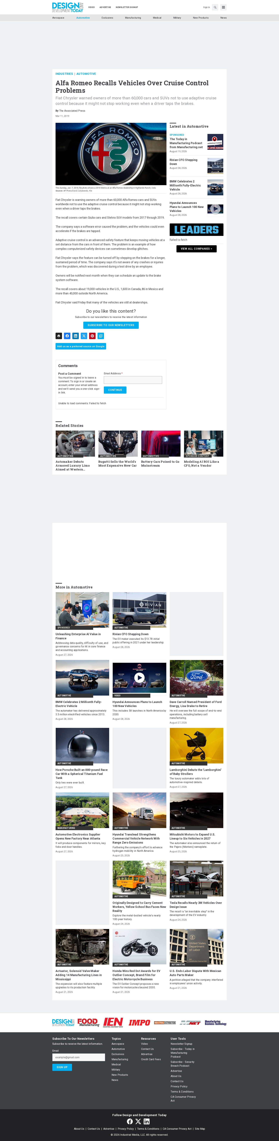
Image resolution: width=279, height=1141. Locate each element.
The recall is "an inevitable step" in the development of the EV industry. (192, 913)
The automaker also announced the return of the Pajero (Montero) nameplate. (195, 845)
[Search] (215, 7)
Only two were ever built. (70, 782)
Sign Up (62, 1067)
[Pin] (92, 336)
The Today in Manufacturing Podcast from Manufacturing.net (186, 143)
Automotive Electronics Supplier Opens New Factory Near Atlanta (78, 836)
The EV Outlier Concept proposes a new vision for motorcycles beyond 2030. (136, 985)
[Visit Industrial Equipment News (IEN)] (113, 1022)
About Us (79, 1128)
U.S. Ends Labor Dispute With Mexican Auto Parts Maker (195, 973)
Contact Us (94, 1128)
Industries (64, 73)
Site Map (200, 1128)
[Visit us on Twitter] (138, 1121)
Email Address (113, 373)
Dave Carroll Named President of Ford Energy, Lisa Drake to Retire (196, 704)
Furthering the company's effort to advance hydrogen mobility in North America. (137, 849)
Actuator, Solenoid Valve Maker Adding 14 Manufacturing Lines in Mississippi (79, 975)
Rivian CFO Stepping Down (184, 162)
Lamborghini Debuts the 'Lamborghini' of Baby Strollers (196, 772)
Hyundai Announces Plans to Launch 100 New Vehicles (187, 207)
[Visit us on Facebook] (130, 1121)
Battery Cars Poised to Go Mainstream (160, 463)
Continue (115, 389)
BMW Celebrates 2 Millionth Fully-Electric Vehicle (185, 185)
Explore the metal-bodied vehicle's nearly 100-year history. (137, 917)
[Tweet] (84, 336)
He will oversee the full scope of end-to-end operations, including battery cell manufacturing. (196, 714)
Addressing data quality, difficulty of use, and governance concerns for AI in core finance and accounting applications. (82, 646)
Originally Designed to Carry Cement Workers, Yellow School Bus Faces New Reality (139, 907)
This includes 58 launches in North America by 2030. (139, 712)
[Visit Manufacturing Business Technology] (216, 1022)
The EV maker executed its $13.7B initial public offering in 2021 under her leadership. (138, 640)
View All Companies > (196, 248)
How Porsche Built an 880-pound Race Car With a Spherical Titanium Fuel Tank (82, 774)
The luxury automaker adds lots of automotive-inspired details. (189, 780)
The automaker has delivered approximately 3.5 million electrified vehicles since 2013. (81, 712)
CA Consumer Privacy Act (177, 1128)
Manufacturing (66, 828)
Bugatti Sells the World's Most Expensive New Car (117, 463)
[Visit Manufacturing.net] (190, 1022)
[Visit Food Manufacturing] (89, 1022)
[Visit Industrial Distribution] (165, 1022)
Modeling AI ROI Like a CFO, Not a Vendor (201, 463)
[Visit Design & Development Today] (63, 1022)
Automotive (86, 73)
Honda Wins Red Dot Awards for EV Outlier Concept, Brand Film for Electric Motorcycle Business (136, 975)
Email (55, 1051)
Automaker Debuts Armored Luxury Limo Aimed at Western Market (73, 465)
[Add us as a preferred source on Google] (101, 336)
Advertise (108, 1128)
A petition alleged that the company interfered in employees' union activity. (196, 981)
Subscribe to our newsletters (111, 325)
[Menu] (223, 7)
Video (117, 695)
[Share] (67, 336)
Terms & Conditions (148, 1128)
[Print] (59, 336)
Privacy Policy (126, 1128)
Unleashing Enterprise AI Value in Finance (78, 636)
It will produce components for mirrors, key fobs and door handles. (81, 845)
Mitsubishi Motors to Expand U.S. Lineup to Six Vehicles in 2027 (192, 836)
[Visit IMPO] (139, 1022)
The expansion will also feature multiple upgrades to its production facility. (79, 985)
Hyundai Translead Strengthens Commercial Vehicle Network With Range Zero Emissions (136, 838)
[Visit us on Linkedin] (147, 1121)
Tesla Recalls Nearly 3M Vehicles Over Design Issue (196, 905)
